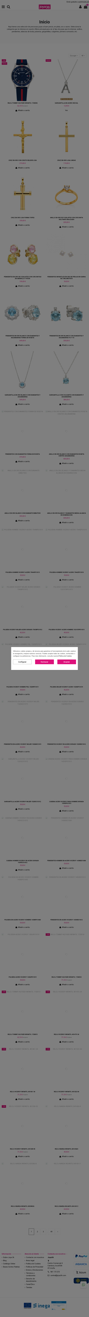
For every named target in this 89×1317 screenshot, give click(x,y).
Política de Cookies (65, 656)
